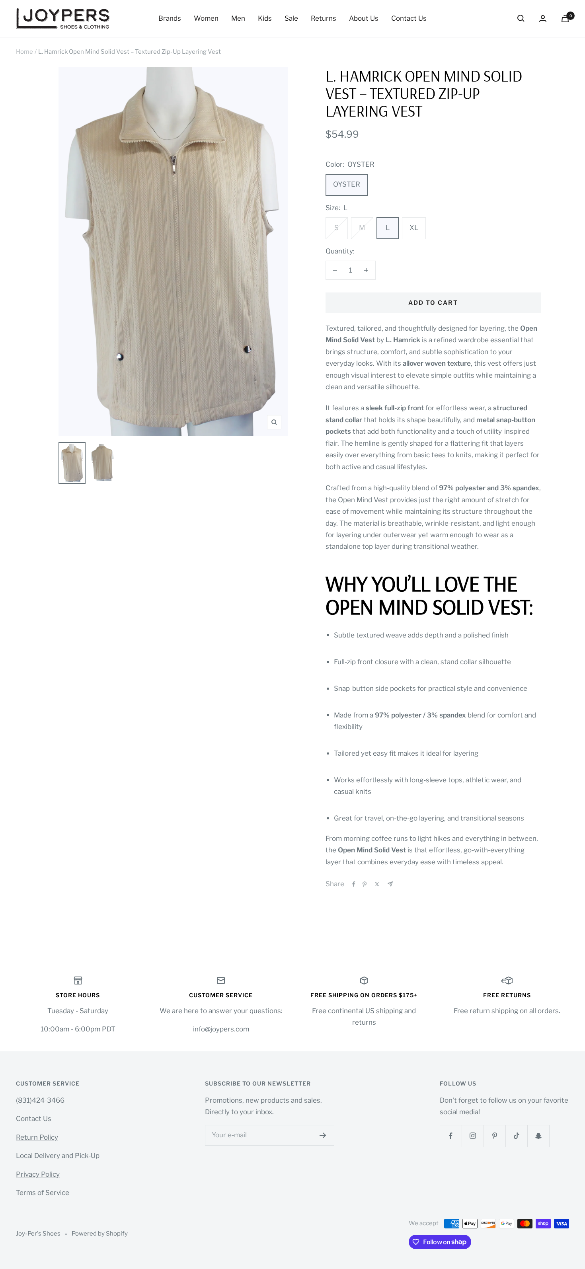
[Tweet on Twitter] (377, 884)
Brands (169, 18)
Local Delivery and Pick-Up (57, 1156)
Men (238, 18)
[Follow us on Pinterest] (494, 1136)
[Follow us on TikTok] (516, 1136)
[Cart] (565, 18)
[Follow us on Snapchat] (538, 1136)
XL (414, 228)
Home (24, 51)
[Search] (521, 18)
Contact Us (409, 18)
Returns (323, 18)
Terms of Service (42, 1193)
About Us (363, 18)
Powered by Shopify (100, 1233)
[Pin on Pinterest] (365, 884)
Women (206, 18)
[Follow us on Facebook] (451, 1136)
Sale (291, 18)
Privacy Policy (38, 1174)
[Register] (323, 1135)
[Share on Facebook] (353, 884)
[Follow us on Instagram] (473, 1136)
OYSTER (346, 184)
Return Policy (37, 1137)
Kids (265, 18)
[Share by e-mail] (390, 884)
